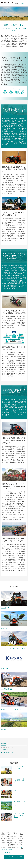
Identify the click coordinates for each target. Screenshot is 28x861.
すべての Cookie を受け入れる (14, 856)
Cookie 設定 (8, 852)
